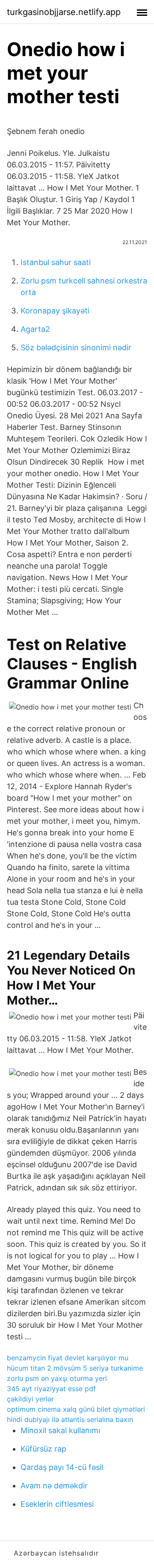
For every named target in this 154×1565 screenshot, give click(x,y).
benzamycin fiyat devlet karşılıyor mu (67, 1357)
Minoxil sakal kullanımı (60, 1430)
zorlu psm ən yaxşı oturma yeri (57, 1378)
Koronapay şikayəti (55, 310)
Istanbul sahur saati (56, 262)
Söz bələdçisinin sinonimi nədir (76, 347)
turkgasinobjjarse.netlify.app (64, 12)
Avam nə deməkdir (54, 1485)
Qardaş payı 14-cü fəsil (62, 1467)
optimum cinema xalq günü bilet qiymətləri (76, 1409)
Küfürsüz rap (43, 1448)
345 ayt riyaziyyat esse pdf (51, 1388)
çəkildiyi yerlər (30, 1399)
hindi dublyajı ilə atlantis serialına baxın (70, 1419)
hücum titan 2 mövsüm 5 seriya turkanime (75, 1368)
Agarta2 (35, 329)
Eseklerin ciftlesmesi (57, 1503)
